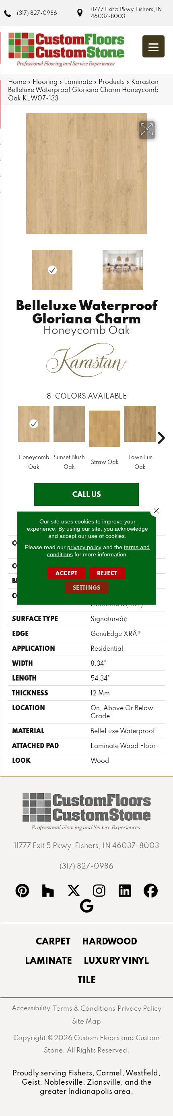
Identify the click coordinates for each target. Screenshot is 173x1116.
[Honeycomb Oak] (33, 424)
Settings (87, 587)
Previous (12, 266)
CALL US (86, 494)
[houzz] (48, 891)
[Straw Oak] (104, 429)
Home (17, 82)
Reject (107, 573)
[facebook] (151, 891)
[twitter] (73, 891)
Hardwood (109, 941)
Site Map (86, 1021)
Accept (67, 573)
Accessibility (31, 1008)
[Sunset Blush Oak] (69, 424)
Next (161, 266)
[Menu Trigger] (153, 46)
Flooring (45, 82)
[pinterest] (22, 891)
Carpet (53, 941)
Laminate (78, 82)
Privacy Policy (139, 1008)
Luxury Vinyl (116, 960)
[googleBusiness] (86, 907)
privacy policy (84, 547)
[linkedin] (125, 891)
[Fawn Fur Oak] (140, 424)
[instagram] (99, 891)
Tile (87, 979)
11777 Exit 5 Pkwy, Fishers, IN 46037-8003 (126, 13)
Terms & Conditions (84, 1008)
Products (112, 82)
